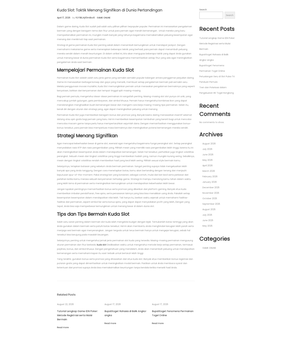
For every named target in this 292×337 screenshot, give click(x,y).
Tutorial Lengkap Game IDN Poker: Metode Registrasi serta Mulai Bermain (77, 315)
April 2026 (207, 165)
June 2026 (207, 154)
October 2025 (209, 198)
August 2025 (209, 209)
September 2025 (211, 203)
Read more (63, 327)
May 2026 (207, 160)
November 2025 (210, 192)
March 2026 (208, 171)
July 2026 (207, 149)
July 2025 (207, 214)
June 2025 (207, 220)
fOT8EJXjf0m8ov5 (85, 17)
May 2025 (207, 225)
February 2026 (209, 176)
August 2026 (209, 143)
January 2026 (209, 181)
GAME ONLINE (103, 17)
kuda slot (101, 244)
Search (203, 9)
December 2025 (210, 187)
